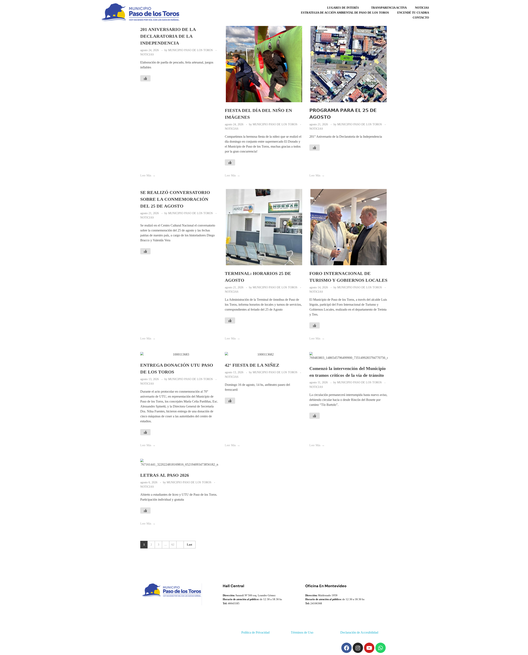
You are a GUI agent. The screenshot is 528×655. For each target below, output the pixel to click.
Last (189, 544)
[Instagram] (358, 648)
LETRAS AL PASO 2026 (164, 475)
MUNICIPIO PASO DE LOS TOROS (191, 50)
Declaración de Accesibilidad (359, 632)
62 (172, 544)
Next (180, 544)
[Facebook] (346, 648)
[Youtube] (369, 648)
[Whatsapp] (380, 648)
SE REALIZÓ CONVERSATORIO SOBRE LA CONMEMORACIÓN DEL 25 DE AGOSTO (175, 199)
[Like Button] (145, 78)
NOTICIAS (147, 54)
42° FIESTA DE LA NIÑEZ (252, 365)
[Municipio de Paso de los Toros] (139, 12)
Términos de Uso (302, 632)
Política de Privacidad (255, 632)
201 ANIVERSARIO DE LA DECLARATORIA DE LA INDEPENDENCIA (168, 36)
